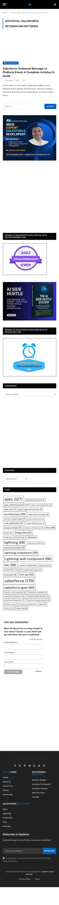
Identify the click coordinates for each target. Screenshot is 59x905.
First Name (9, 652)
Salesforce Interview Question (38, 600)
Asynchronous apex (38, 514)
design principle (13, 528)
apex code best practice (16, 505)
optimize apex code (12, 570)
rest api (26, 574)
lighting (31, 537)
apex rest (10, 509)
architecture (15, 514)
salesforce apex (19, 587)
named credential (27, 565)
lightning (14, 542)
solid (42, 604)
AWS (7, 519)
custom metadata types (35, 523)
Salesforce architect (38, 593)
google (8, 533)
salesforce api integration (15, 593)
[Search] (54, 4)
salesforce (19, 580)
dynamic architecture (34, 528)
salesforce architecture (14, 596)
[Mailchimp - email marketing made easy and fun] (38, 671)
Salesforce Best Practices (38, 596)
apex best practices (35, 500)
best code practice (36, 519)
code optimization (13, 523)
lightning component (21, 552)
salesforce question (27, 604)
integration (23, 532)
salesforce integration (14, 600)
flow (50, 527)
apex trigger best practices (30, 509)
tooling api (9, 609)
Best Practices (10, 63)
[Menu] (4, 4)
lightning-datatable (14, 548)
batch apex (19, 519)
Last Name (9, 662)
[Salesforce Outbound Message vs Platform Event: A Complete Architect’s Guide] (29, 49)
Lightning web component (27, 559)
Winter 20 (21, 609)
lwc (10, 565)
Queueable (10, 575)
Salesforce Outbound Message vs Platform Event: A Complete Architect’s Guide (29, 72)
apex (13, 499)
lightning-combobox (36, 543)
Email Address (11, 642)
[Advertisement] (29, 197)
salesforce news (10, 604)
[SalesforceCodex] (29, 4)
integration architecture (14, 537)
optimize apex (45, 565)
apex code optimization (42, 505)
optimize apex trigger (32, 570)
